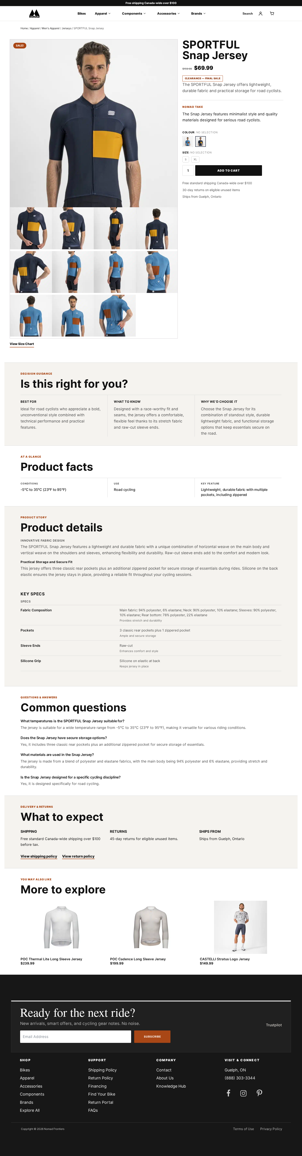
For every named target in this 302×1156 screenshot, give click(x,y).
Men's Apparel (50, 28)
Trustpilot (274, 1025)
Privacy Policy (271, 1129)
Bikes (82, 13)
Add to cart (228, 170)
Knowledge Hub (171, 1086)
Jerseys (66, 28)
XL (195, 159)
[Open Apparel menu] (111, 13)
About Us (165, 1078)
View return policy (78, 856)
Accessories (166, 13)
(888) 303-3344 (240, 1078)
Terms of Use (243, 1129)
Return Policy (100, 1078)
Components (132, 13)
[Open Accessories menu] (180, 13)
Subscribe (152, 1036)
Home (24, 28)
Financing (97, 1086)
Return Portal (100, 1102)
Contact (164, 1070)
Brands (196, 13)
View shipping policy (39, 856)
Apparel (101, 13)
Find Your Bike (101, 1094)
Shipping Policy (102, 1070)
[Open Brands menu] (206, 13)
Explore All (30, 1110)
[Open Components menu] (146, 13)
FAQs (93, 1110)
